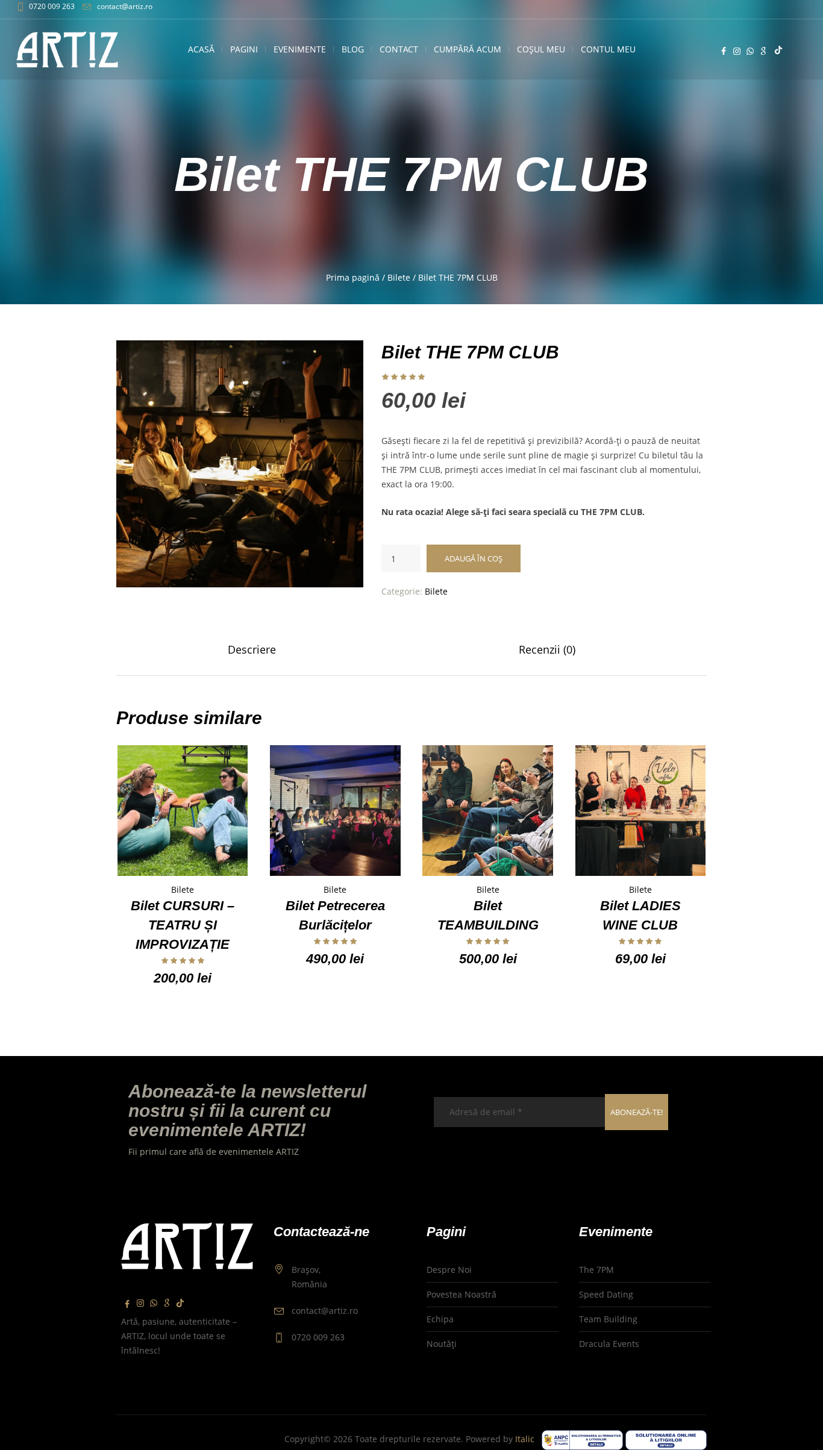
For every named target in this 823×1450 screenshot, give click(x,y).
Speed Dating (606, 1294)
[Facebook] (724, 51)
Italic (527, 1439)
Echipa (440, 1319)
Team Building (608, 1319)
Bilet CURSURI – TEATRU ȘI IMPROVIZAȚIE (182, 925)
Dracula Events (609, 1343)
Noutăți (442, 1343)
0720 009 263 (52, 6)
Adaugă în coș (473, 558)
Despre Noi (449, 1269)
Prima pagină (353, 277)
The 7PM (596, 1269)
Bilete (398, 277)
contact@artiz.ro (124, 6)
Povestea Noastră (461, 1294)
